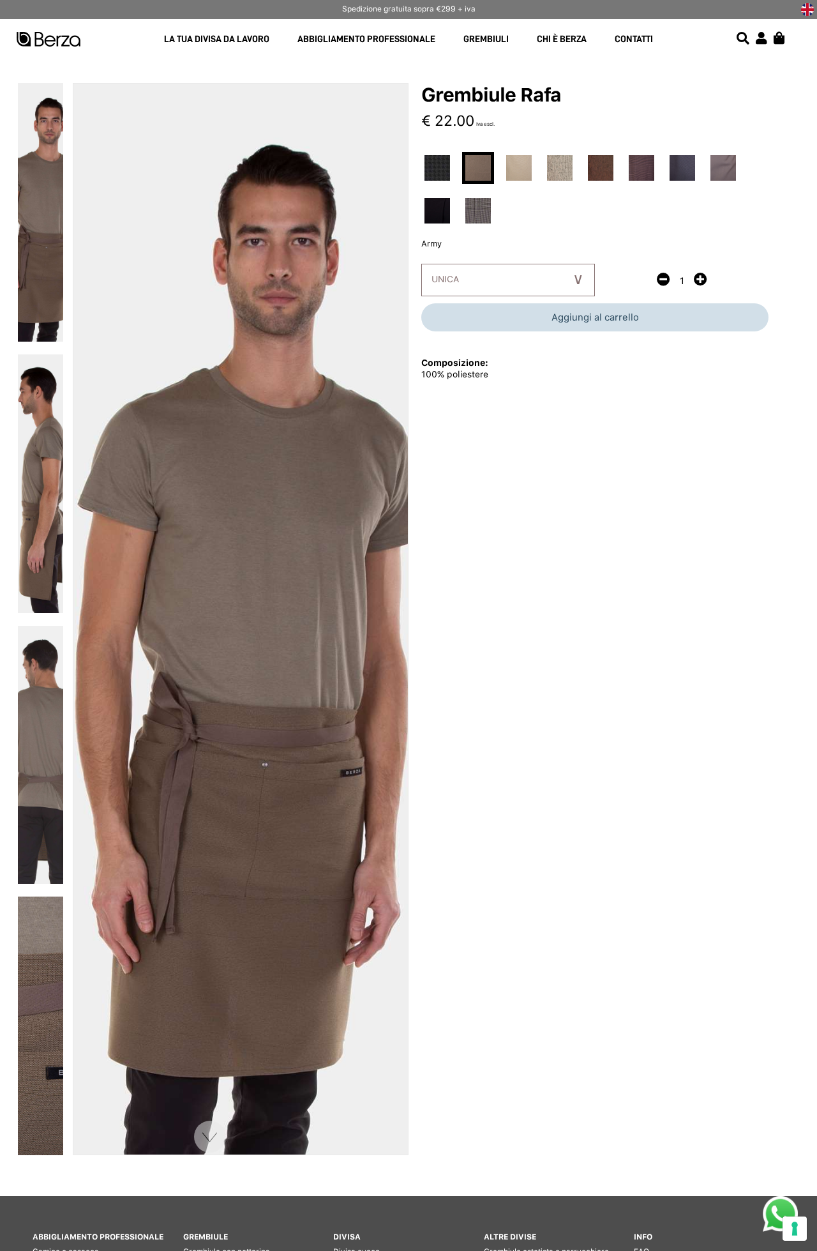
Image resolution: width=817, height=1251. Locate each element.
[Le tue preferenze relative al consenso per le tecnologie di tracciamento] (795, 1229)
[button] (210, 1137)
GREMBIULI (486, 39)
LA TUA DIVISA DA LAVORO (216, 39)
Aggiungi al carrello (595, 317)
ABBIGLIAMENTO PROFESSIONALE (366, 39)
